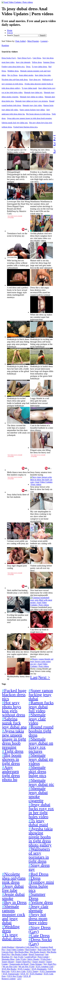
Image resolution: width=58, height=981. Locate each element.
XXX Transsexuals (11, 974)
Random (5, 45)
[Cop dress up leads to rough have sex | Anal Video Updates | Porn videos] (41, 627)
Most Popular (33, 41)
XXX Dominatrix (39, 969)
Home (9, 30)
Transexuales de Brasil (18, 964)
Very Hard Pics (49, 964)
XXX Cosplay (24, 969)
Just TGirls (18, 957)
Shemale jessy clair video (32, 105)
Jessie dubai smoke (26, 75)
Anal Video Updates (15, 949)
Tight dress (12, 751)
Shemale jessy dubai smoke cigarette (38, 794)
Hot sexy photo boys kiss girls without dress (13, 708)
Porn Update (43, 957)
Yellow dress (37, 62)
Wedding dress (12, 71)
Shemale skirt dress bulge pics (37, 771)
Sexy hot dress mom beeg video (38, 918)
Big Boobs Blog (22, 952)
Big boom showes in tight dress (38, 114)
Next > (44, 677)
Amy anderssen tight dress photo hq (11, 773)
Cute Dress (37, 58)
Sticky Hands (33, 959)
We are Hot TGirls (26, 966)
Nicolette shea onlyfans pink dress (15, 79)
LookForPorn (30, 957)
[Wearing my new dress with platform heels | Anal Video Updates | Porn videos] (41, 147)
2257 (19, 978)
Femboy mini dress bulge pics (13, 66)
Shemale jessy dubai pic (33, 92)
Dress (28, 66)
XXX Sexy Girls (18, 971)
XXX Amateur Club (44, 966)
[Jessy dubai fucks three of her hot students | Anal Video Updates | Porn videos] (18, 492)
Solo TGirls (21, 959)
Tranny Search (38, 962)
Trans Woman (36, 964)
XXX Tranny (32, 971)
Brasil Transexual (36, 954)
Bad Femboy (30, 949)
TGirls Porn (45, 959)
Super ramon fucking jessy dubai (32, 110)
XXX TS (24, 974)
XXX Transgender (48, 971)
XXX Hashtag (36, 974)
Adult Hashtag (8, 947)
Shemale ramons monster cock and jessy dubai (13, 914)
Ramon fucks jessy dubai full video (41, 706)
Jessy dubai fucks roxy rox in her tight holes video (41, 810)
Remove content (9, 978)
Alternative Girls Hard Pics (26, 947)
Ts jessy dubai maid (29, 88)
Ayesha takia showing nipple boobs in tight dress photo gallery (41, 836)
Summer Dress (48, 62)
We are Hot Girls (10, 966)
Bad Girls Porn (44, 949)
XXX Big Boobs (9, 969)
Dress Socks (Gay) (9, 58)
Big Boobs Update (19, 954)
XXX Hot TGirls (14, 976)
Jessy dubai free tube (43, 75)
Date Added (20, 41)
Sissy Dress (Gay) (24, 58)
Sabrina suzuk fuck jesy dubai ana (15, 123)
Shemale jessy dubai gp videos (31, 97)
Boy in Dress (12, 75)
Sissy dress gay (35, 79)
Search (10, 35)
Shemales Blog (8, 959)
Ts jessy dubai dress (39, 66)
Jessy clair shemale (23, 62)
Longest (44, 41)
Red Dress (38, 874)
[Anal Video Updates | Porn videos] (17, 2)
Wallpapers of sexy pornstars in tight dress (39, 855)
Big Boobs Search (38, 952)
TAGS (10, 33)
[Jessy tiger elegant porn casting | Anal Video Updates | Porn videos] (18, 563)
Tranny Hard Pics (23, 962)
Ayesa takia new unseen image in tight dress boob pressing (29, 118)
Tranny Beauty (8, 962)
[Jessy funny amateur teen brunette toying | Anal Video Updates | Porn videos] (41, 470)
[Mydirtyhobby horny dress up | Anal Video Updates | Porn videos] (18, 674)
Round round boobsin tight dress (41, 730)
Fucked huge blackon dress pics (25, 127)
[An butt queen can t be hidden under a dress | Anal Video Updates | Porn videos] (18, 147)
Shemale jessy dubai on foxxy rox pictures (31, 101)
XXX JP (27, 976)
